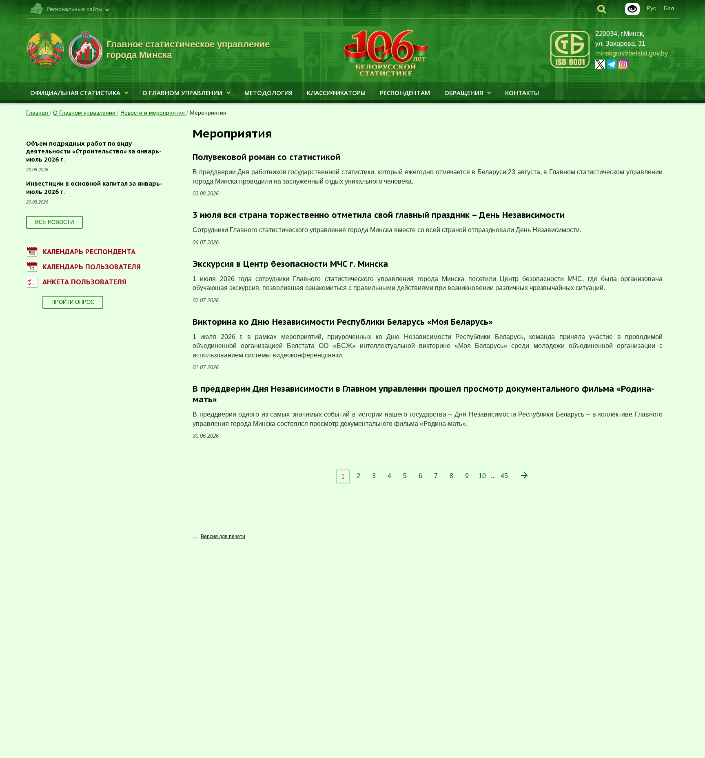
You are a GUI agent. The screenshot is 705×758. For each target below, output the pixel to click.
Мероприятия (208, 112)
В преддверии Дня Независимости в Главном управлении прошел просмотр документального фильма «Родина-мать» (423, 394)
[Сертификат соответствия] (570, 66)
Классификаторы (336, 93)
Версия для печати (223, 536)
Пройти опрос (72, 302)
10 (482, 475)
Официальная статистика (75, 93)
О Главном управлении (182, 93)
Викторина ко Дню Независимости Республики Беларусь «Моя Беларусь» (343, 322)
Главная (38, 112)
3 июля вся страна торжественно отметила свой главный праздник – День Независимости (379, 215)
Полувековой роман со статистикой (266, 157)
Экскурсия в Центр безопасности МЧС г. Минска (290, 264)
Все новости (54, 222)
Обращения (463, 93)
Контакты (522, 93)
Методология (268, 93)
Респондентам (405, 93)
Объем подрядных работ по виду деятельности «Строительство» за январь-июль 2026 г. (94, 151)
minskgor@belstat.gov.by (631, 53)
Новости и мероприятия (153, 112)
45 (504, 475)
